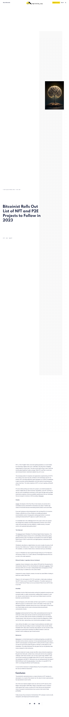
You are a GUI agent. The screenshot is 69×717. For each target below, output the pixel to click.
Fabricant (20, 534)
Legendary (47, 566)
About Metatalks (6, 2)
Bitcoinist (41, 496)
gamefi (10, 238)
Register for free (56, 2)
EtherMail (18, 613)
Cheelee (17, 504)
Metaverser (18, 639)
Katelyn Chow (12, 189)
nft (4, 238)
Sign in (62, 2)
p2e (7, 238)
